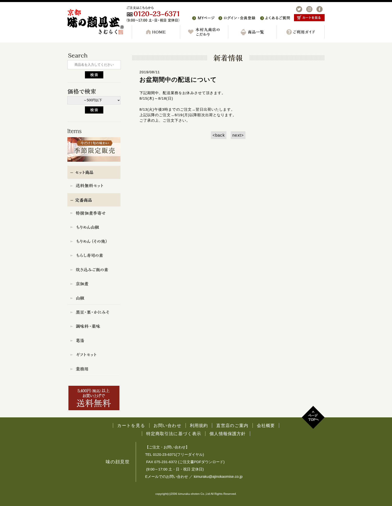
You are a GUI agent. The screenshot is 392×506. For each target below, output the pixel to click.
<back (219, 135)
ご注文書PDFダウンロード (201, 462)
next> (238, 135)
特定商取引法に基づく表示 (173, 433)
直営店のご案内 (232, 425)
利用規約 (199, 425)
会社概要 (266, 425)
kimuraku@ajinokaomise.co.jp (218, 477)
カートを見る (131, 425)
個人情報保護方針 (227, 433)
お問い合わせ (168, 425)
